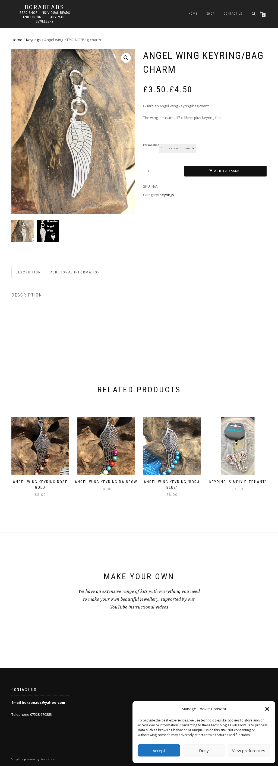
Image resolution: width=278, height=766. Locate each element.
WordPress (48, 759)
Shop (210, 13)
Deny (204, 750)
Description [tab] (28, 272)
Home (192, 13)
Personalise (151, 145)
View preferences (248, 750)
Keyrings (33, 39)
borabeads (45, 7)
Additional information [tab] (75, 272)
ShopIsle (17, 759)
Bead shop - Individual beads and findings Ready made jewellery (45, 17)
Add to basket (227, 171)
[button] (267, 709)
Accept (159, 750)
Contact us (233, 13)
